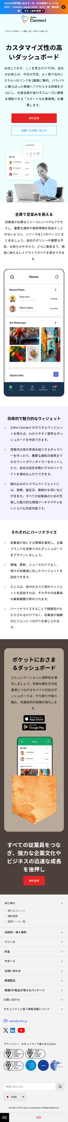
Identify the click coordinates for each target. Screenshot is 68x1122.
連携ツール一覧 (16, 921)
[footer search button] (60, 1086)
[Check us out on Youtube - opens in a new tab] (21, 1030)
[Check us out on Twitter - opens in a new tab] (6, 1030)
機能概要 (13, 916)
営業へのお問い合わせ (34, 130)
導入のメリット (16, 910)
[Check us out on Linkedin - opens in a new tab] (13, 1030)
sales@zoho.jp (18, 1021)
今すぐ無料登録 (32, 10)
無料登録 (34, 118)
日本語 (14, 1096)
